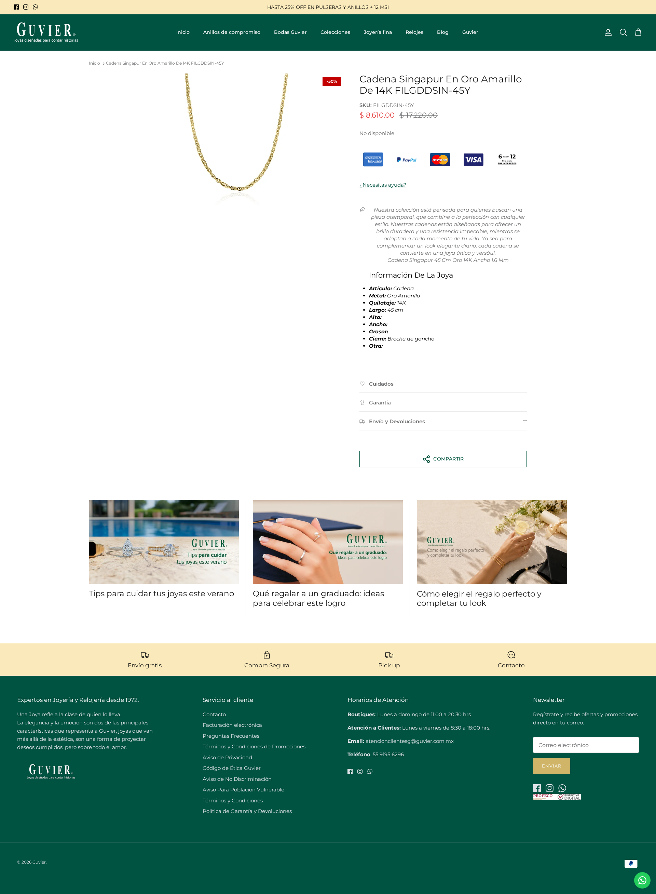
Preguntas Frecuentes (231, 736)
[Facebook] (16, 7)
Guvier (470, 32)
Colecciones (335, 32)
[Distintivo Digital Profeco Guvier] (557, 798)
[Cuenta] (606, 32)
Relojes (414, 32)
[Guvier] (46, 32)
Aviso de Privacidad (227, 757)
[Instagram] (25, 7)
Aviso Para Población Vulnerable (243, 789)
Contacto (214, 714)
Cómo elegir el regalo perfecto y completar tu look (479, 598)
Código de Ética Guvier (232, 768)
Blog (443, 32)
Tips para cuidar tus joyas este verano (161, 593)
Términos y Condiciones (233, 800)
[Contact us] (642, 880)
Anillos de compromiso (231, 32)
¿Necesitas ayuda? (383, 185)
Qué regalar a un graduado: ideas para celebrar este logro (318, 598)
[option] (236, 142)
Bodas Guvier (290, 32)
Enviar (551, 766)
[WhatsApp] (35, 7)
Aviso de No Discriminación (237, 779)
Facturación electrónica (232, 725)
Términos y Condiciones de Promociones (254, 746)
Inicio (183, 32)
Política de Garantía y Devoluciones (247, 811)
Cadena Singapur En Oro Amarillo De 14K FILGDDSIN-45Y (165, 63)
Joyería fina (378, 32)
